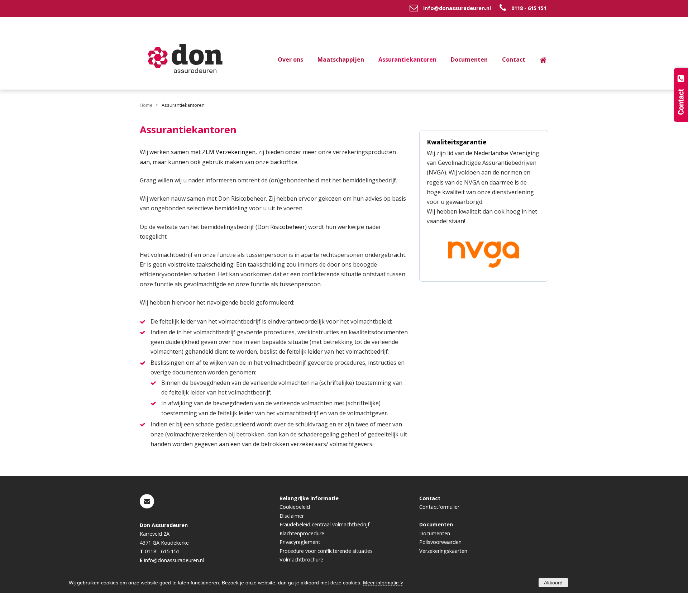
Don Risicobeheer (281, 227)
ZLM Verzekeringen (228, 152)
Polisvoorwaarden (440, 542)
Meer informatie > (383, 582)
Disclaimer (292, 515)
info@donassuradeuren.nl (457, 8)
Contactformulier (439, 506)
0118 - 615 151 (528, 8)
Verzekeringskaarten (443, 550)
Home (146, 105)
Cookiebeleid (295, 506)
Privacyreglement (300, 542)
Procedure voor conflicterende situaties (326, 550)
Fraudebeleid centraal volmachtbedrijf (324, 524)
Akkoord (553, 582)
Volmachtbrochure (301, 559)
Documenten (434, 533)
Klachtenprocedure (302, 533)
